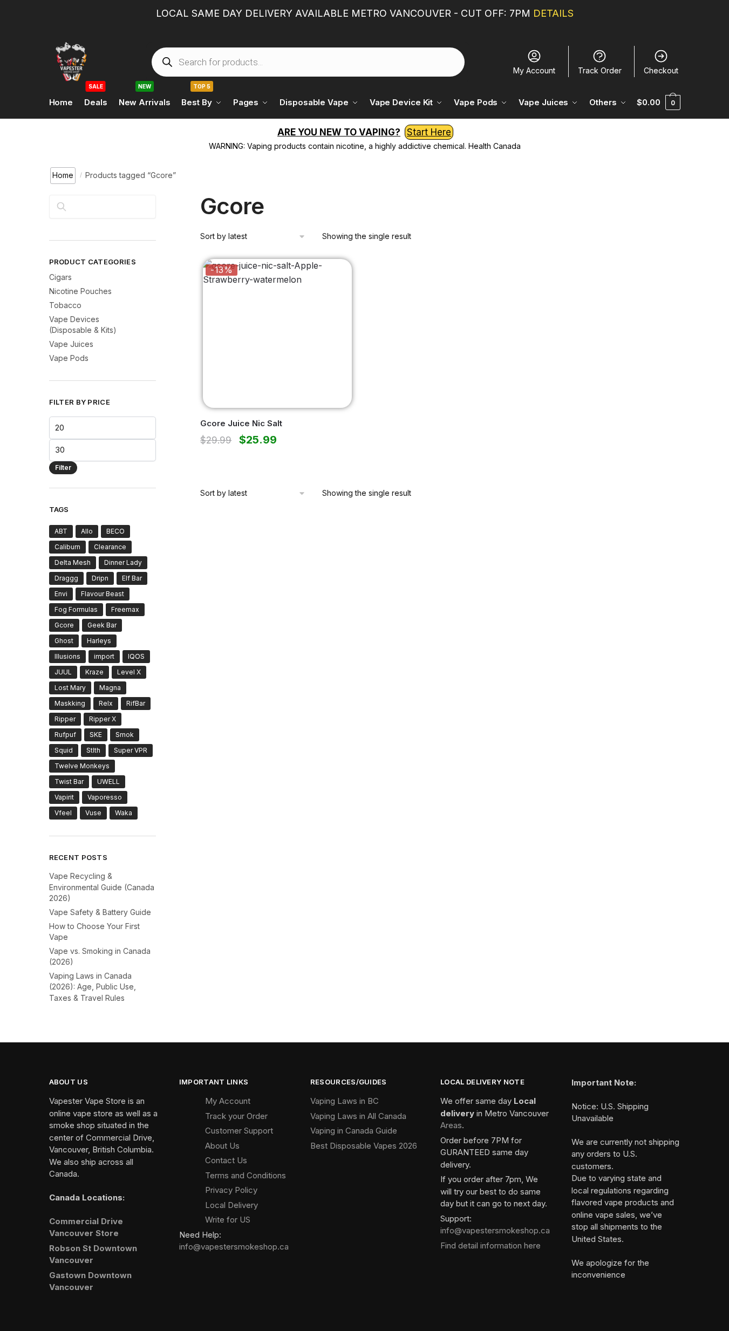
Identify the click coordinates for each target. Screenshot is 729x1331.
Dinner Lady (123, 562)
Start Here (429, 132)
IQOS (136, 656)
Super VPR (130, 750)
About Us (222, 1146)
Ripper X (102, 719)
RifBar (135, 703)
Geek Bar (102, 625)
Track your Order (236, 1116)
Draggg (66, 578)
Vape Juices (71, 344)
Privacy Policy (231, 1190)
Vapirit (64, 797)
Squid (63, 750)
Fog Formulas (76, 609)
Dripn (100, 578)
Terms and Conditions (245, 1175)
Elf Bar (132, 578)
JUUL (63, 672)
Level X (129, 672)
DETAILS (553, 13)
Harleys (99, 641)
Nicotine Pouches (80, 291)
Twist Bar (69, 781)
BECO (115, 531)
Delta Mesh (72, 562)
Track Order (600, 70)
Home (62, 175)
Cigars (60, 277)
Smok (124, 735)
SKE (96, 735)
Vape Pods (68, 358)
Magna (110, 688)
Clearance (110, 547)
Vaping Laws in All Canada (358, 1116)
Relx (106, 703)
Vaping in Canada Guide (353, 1130)
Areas (451, 1125)
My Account (534, 70)
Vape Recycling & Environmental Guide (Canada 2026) (101, 887)
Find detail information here (490, 1245)
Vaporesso (104, 797)
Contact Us (226, 1160)
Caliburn (67, 547)
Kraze (94, 672)
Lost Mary (70, 688)
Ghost (63, 641)
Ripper (65, 719)
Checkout (661, 70)
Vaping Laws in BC (344, 1101)
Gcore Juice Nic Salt (241, 423)
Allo (87, 531)
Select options (275, 463)
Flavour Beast (102, 594)
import (104, 656)
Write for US (227, 1219)
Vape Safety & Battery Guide (100, 912)
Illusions (67, 656)
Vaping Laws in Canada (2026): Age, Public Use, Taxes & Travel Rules (92, 986)
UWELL (108, 781)
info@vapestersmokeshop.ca (234, 1246)
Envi (60, 594)
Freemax (125, 609)
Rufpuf (65, 735)
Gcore (64, 625)
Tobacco (65, 305)
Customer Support (239, 1130)
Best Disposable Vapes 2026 (363, 1146)
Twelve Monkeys (82, 766)
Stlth (93, 750)
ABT (60, 531)
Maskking (69, 703)
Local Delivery (231, 1205)
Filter (63, 467)
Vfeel (63, 813)
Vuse (93, 813)
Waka (123, 813)
